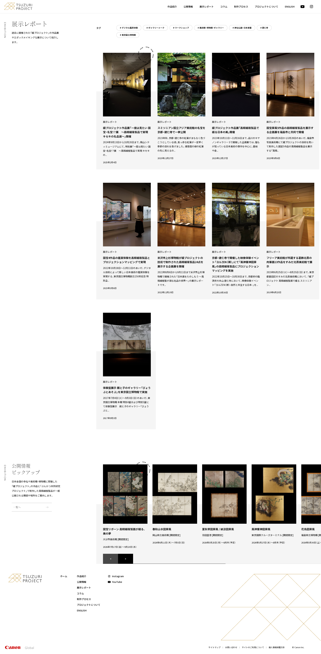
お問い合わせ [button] (231, 647)
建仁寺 (265, 27)
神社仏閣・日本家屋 (243, 27)
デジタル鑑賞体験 (130, 27)
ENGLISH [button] (290, 6)
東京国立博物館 (129, 34)
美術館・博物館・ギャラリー (211, 27)
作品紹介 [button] (172, 6)
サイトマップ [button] (214, 647)
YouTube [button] (117, 582)
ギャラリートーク (156, 27)
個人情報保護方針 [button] (277, 647)
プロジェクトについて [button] (266, 6)
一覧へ (16, 507)
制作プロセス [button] (241, 6)
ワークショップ (182, 27)
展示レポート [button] (207, 6)
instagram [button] (118, 576)
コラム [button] (223, 6)
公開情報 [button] (188, 6)
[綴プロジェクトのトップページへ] (18, 6)
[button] (302, 6)
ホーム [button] (63, 576)
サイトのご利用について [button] (253, 647)
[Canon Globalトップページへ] (19, 647)
